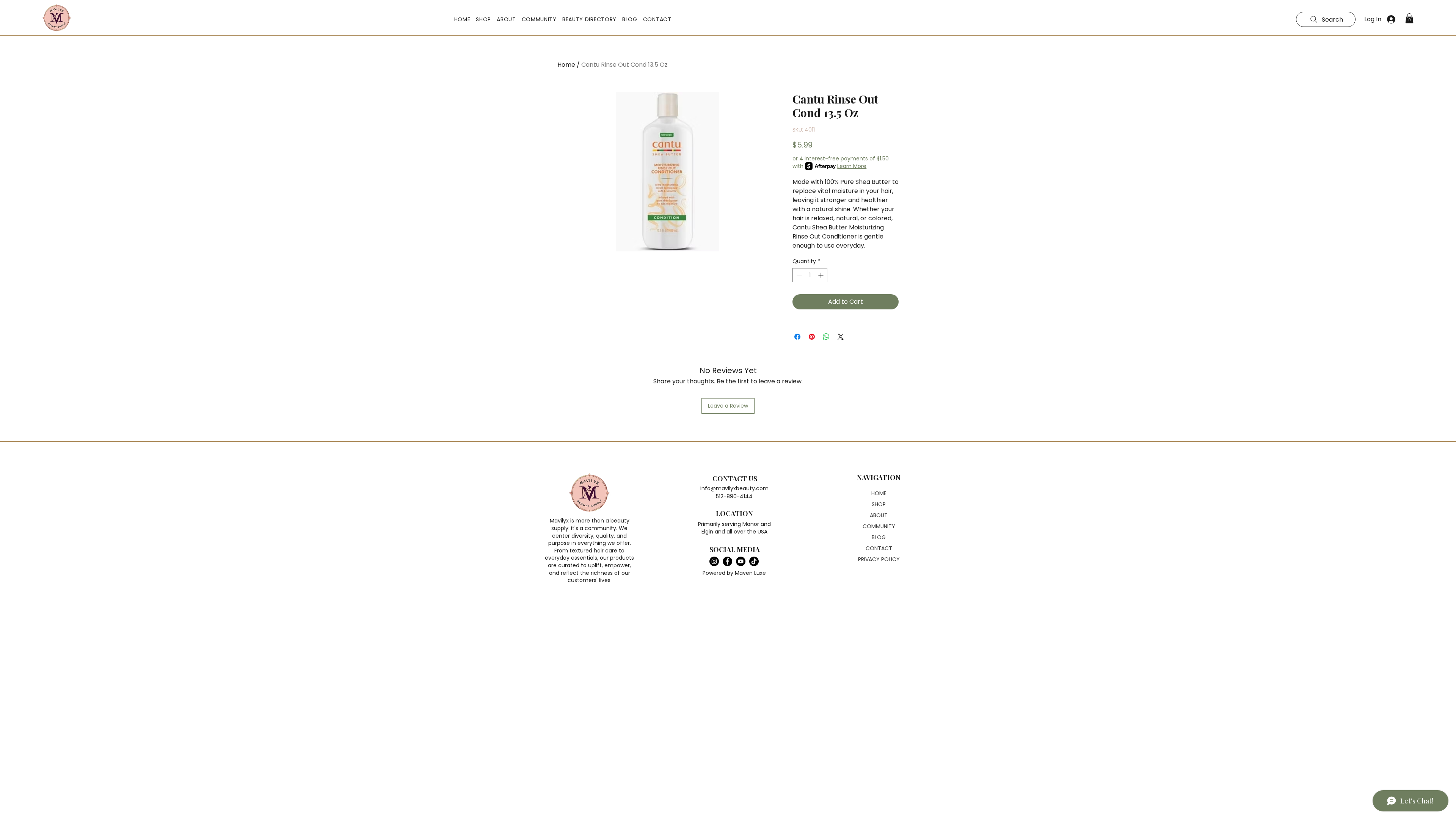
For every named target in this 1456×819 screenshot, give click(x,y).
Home (566, 64)
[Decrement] (798, 275)
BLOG (879, 537)
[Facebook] (727, 561)
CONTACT (879, 548)
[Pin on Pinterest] (811, 336)
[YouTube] (740, 561)
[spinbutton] (810, 275)
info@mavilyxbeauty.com (734, 488)
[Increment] (821, 275)
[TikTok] (754, 561)
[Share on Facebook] (797, 336)
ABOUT (879, 515)
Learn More (851, 166)
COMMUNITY (879, 526)
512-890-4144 (734, 496)
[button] (483, 19)
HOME (878, 493)
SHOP (879, 504)
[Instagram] (714, 561)
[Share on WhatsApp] (826, 336)
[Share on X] (840, 336)
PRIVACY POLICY (879, 559)
